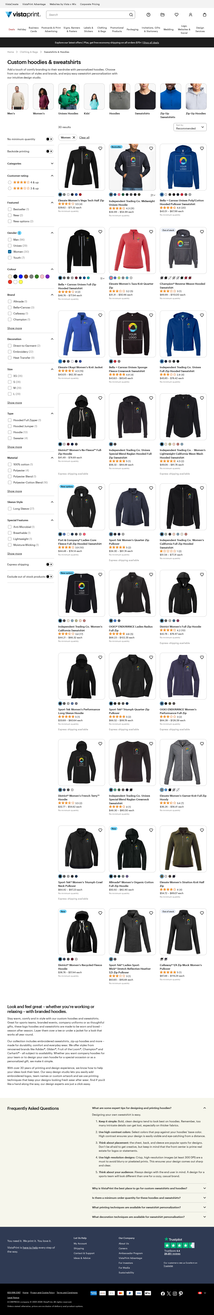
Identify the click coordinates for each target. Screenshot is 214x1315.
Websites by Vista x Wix (63, 4)
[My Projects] (162, 15)
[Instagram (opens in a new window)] (175, 1294)
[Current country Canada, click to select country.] (202, 1293)
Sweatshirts (142, 113)
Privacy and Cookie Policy (42, 1292)
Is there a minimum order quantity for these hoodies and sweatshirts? (136, 1197)
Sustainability (126, 1272)
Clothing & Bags (29, 51)
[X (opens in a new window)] (169, 1294)
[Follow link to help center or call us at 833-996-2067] (148, 15)
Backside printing (18, 151)
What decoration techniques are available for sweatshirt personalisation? (138, 1216)
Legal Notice (13, 1297)
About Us (124, 1243)
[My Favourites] (177, 15)
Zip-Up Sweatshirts (167, 115)
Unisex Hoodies (68, 113)
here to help (30, 1247)
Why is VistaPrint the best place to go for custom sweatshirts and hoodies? (139, 1188)
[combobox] (88, 15)
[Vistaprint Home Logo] (23, 15)
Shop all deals (151, 42)
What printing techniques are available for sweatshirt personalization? (136, 1207)
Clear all (84, 137)
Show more (14, 328)
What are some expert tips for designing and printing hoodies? (131, 1107)
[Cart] (205, 15)
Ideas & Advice (82, 1258)
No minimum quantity (21, 139)
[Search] (131, 14)
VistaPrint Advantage (34, 4)
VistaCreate (11, 4)
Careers (123, 1248)
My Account (80, 1243)
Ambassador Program (131, 1253)
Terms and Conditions (67, 1292)
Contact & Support (84, 1253)
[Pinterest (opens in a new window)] (181, 1294)
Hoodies (114, 113)
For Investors (126, 1262)
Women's (39, 113)
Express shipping (18, 564)
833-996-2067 (14, 1292)
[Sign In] (191, 15)
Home (10, 51)
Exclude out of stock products (26, 576)
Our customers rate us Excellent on (180, 1264)
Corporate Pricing (90, 4)
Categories (14, 163)
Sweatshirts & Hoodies (56, 51)
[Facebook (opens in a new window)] (163, 1294)
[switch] (49, 139)
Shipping (79, 1248)
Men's (11, 113)
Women (66, 138)
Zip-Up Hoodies (196, 113)
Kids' (87, 113)
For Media (124, 1267)
